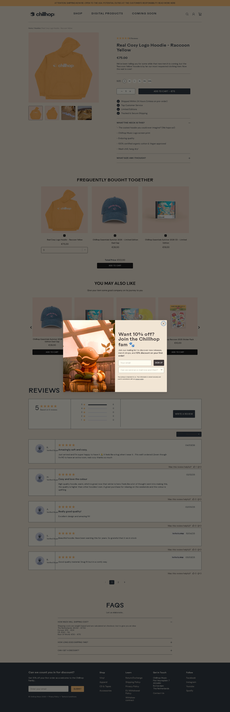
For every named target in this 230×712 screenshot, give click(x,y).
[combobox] (140, 370)
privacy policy (139, 379)
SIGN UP (159, 362)
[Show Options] (161, 370)
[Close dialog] (163, 323)
